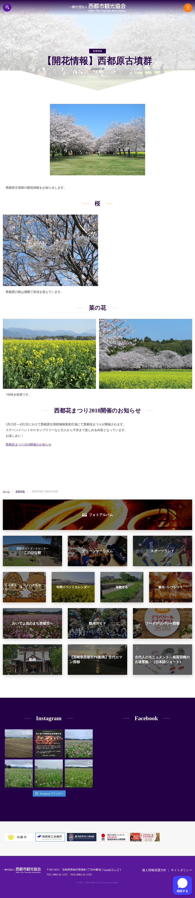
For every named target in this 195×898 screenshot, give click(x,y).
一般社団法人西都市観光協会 (97, 7)
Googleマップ (111, 869)
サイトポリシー (181, 870)
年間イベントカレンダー (73, 587)
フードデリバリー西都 (162, 623)
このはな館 (33, 551)
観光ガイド (97, 623)
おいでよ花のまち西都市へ (32, 623)
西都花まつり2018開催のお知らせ (28, 444)
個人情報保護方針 (154, 870)
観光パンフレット (170, 587)
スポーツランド (162, 551)
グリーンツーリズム (97, 551)
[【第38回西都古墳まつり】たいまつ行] (49, 743)
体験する (122, 587)
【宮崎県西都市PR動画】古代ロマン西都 (96, 659)
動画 (32, 659)
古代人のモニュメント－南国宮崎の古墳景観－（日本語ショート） (162, 659)
